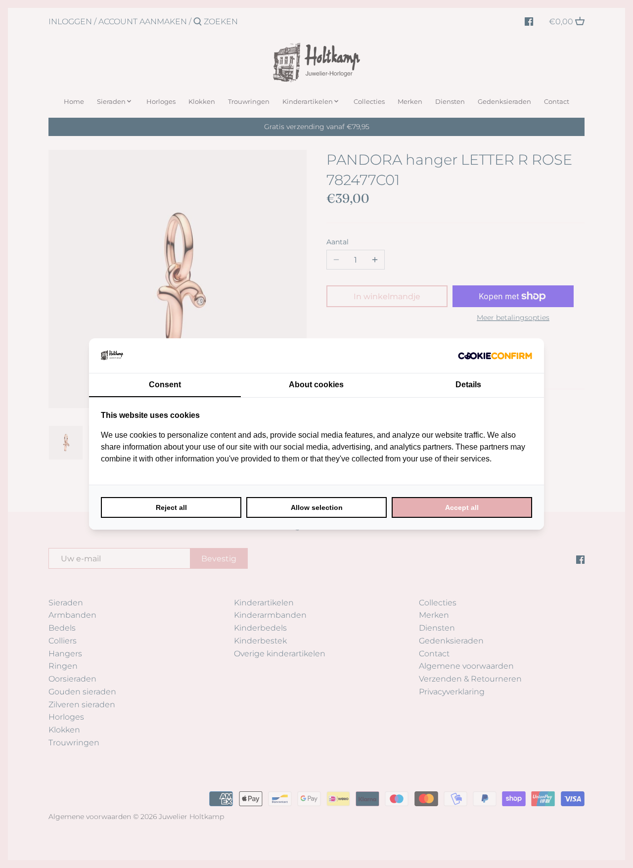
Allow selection (317, 507)
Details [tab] (468, 384)
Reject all (171, 507)
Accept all (462, 507)
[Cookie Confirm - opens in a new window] (495, 355)
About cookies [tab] (316, 384)
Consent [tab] (165, 384)
